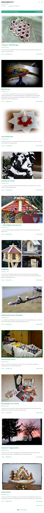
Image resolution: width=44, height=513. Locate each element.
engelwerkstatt (7, 2)
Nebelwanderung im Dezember (12, 315)
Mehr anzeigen (39, 54)
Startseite (3, 6)
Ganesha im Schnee (8, 181)
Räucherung (5, 89)
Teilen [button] (2, 54)
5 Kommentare (8, 101)
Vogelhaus (5, 269)
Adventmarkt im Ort (8, 359)
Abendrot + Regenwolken (10, 448)
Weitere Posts (39, 505)
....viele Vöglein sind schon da (11, 225)
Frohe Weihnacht (7, 136)
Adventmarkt (6, 492)
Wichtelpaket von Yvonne (10, 403)
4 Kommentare (8, 412)
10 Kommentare (8, 190)
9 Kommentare (8, 234)
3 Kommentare (8, 457)
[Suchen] (39, 2)
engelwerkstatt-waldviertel (13, 6)
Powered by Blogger (23, 509)
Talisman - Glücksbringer (10, 45)
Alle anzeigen (38, 11)
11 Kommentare (8, 145)
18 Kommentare (8, 54)
